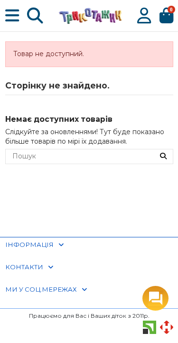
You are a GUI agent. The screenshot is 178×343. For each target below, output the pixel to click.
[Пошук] (163, 156)
